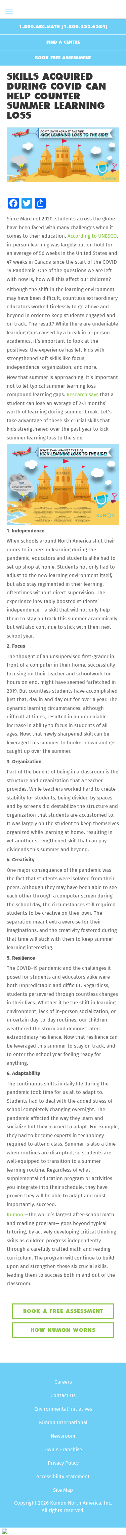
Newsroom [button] (63, 1436)
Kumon (15, 1214)
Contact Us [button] (63, 1395)
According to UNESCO (92, 236)
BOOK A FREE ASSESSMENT (63, 1311)
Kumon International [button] (63, 1422)
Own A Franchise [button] (63, 1449)
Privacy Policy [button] (63, 1463)
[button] (13, 203)
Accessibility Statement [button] (63, 1476)
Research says (82, 394)
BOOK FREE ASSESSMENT (63, 58)
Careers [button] (63, 1382)
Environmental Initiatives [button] (63, 1409)
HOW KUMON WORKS (63, 1330)
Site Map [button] (63, 1490)
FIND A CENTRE (63, 42)
